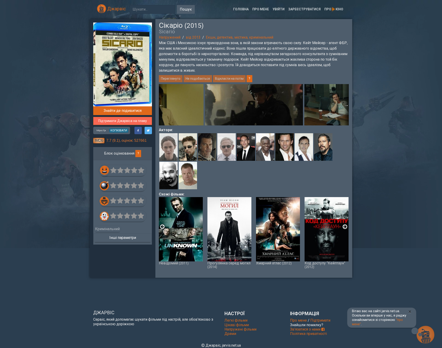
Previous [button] (161, 104)
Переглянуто (170, 78)
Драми (230, 333)
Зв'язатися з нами (305, 329)
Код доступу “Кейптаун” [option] (325, 265)
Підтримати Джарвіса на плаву (122, 121)
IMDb (99, 140)
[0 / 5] (113, 170)
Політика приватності (308, 333)
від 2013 (193, 37)
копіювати (118, 130)
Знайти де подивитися (123, 110)
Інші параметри (122, 237)
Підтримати (320, 320)
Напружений (169, 37)
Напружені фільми (240, 329)
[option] (254, 104)
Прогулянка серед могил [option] (228, 265)
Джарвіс (116, 8)
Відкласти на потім (229, 78)
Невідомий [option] (174, 263)
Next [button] (346, 104)
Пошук (186, 9)
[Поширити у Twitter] (148, 130)
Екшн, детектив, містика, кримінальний (239, 37)
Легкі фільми (235, 320)
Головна (241, 9)
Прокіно (333, 9)
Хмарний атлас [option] (274, 263)
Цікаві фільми (236, 325)
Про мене (260, 9)
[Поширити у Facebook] (138, 130)
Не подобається (198, 78)
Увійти (279, 9)
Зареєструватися (304, 9)
